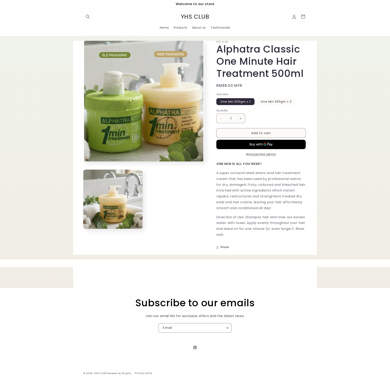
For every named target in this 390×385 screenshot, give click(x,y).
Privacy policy (143, 373)
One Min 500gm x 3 (276, 102)
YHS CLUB (100, 373)
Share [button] (224, 247)
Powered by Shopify (119, 373)
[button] (87, 16)
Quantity (222, 110)
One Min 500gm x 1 (235, 102)
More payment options (261, 154)
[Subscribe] (226, 328)
